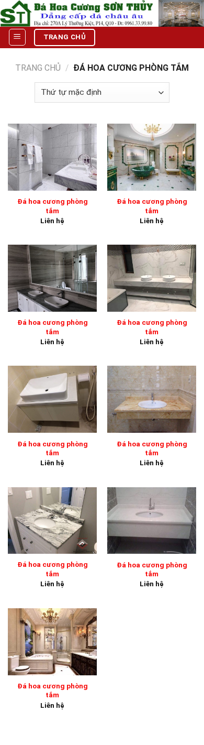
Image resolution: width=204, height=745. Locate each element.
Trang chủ (38, 68)
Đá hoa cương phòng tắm (52, 206)
